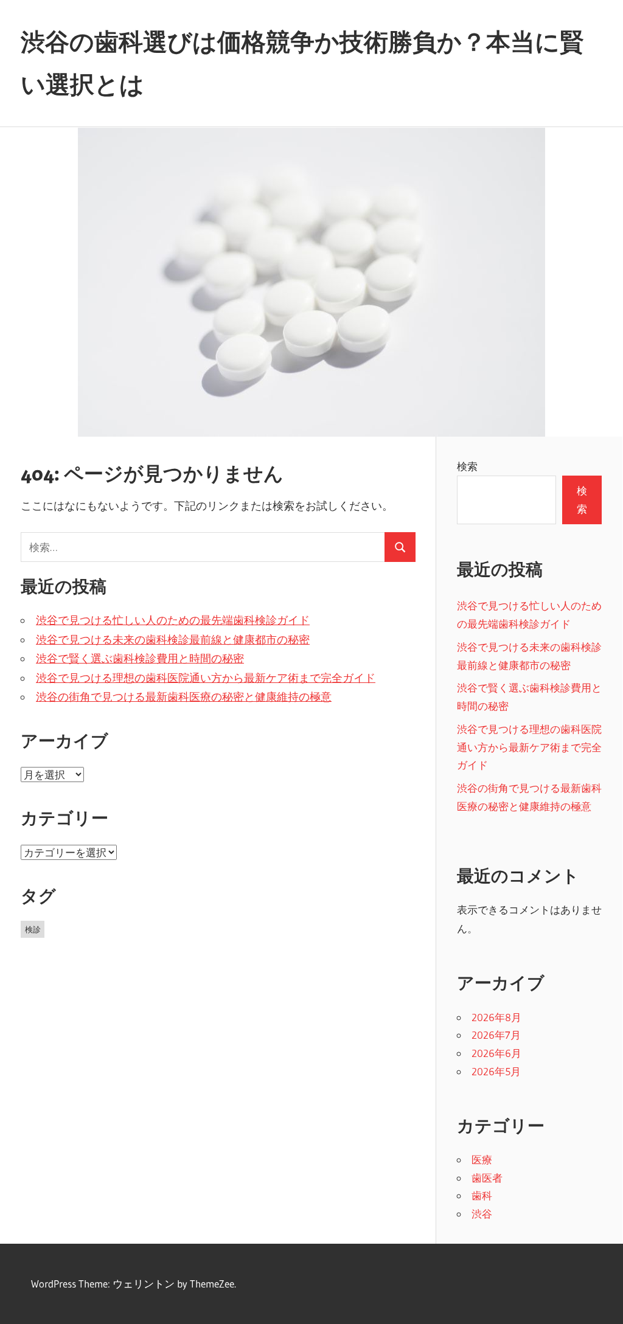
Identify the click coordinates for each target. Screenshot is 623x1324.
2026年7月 (496, 1034)
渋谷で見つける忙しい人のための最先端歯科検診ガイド (173, 620)
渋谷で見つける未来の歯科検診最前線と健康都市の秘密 (173, 639)
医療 (482, 1159)
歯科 (482, 1195)
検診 (33, 929)
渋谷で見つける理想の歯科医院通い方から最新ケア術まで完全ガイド (205, 678)
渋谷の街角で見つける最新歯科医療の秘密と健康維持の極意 (184, 697)
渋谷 (482, 1213)
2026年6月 (496, 1053)
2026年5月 (496, 1071)
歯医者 (487, 1177)
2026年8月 (496, 1017)
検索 (467, 466)
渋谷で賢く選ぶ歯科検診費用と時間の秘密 (140, 658)
